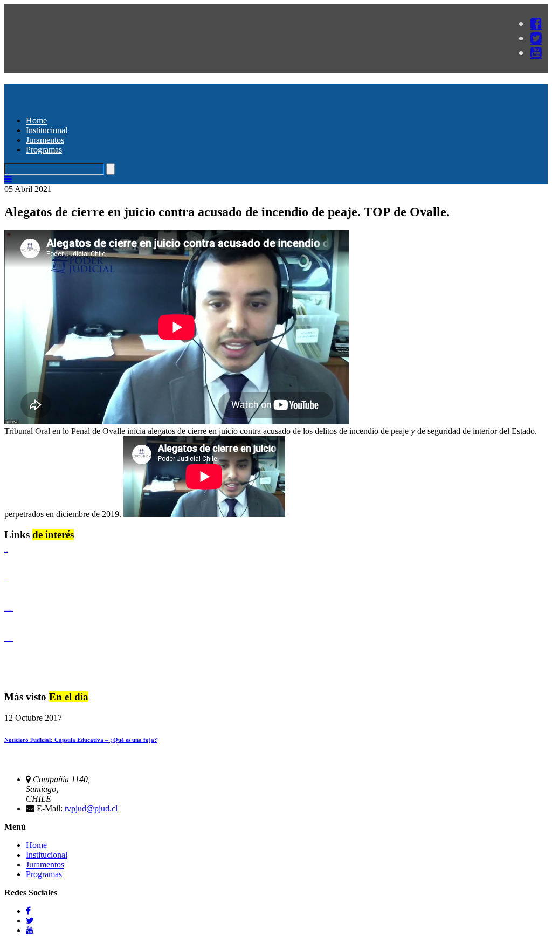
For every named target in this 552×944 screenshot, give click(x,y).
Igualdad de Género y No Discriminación (8, 610)
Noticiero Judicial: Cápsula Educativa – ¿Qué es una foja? (80, 739)
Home (36, 120)
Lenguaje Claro (6, 551)
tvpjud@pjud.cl (91, 808)
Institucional (46, 130)
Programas (44, 149)
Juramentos (45, 139)
